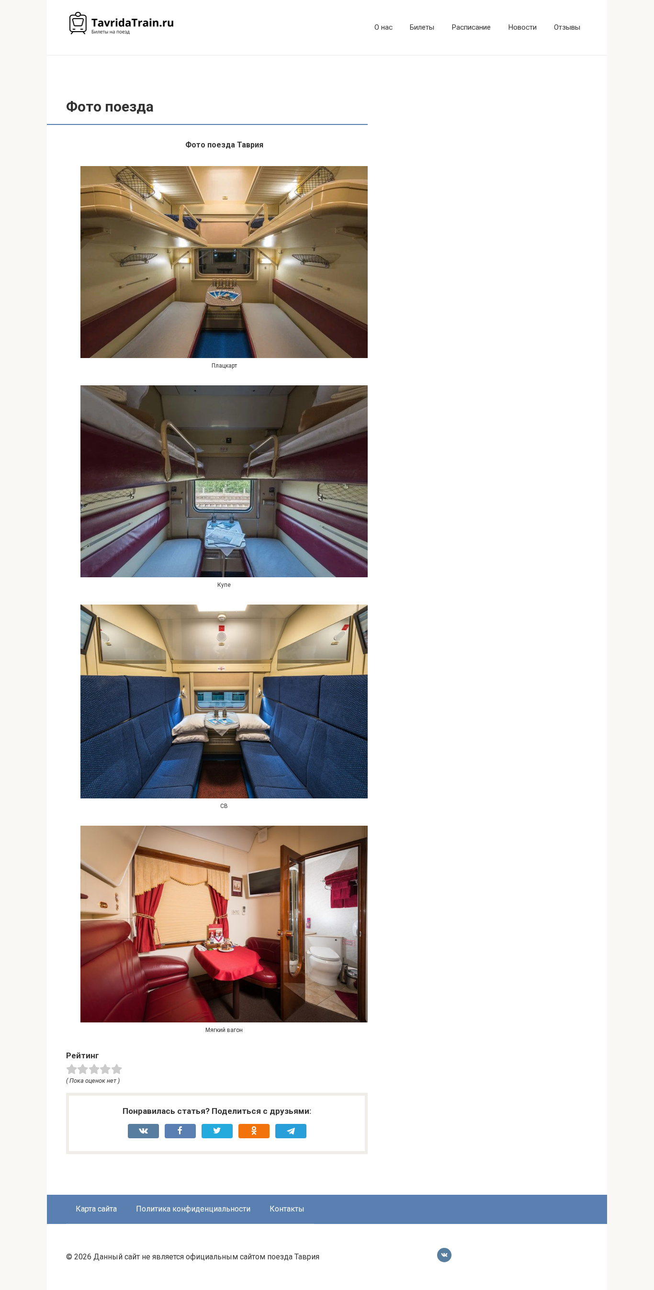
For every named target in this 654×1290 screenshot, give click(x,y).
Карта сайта (96, 1208)
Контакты (287, 1208)
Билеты (422, 27)
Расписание (471, 27)
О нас (383, 27)
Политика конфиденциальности (193, 1208)
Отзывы (567, 27)
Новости (522, 27)
